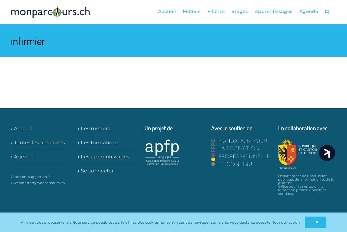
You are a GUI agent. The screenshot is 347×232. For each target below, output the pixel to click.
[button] (327, 11)
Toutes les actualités (39, 143)
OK (315, 222)
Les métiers (95, 129)
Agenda (24, 157)
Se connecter (97, 171)
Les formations (99, 143)
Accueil (23, 129)
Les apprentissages (105, 157)
